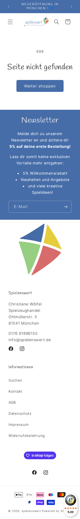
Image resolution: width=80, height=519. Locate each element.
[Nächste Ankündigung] (71, 6)
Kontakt (15, 391)
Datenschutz (20, 413)
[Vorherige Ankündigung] (8, 6)
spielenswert (31, 511)
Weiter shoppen (40, 86)
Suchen (15, 380)
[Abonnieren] (65, 207)
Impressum (19, 424)
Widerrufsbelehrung (27, 435)
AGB (12, 402)
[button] (10, 21)
